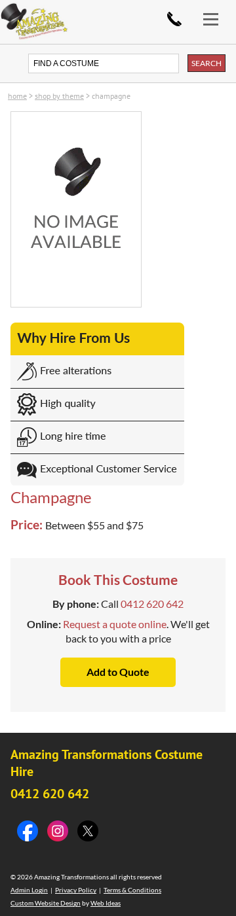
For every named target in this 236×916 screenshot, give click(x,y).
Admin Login (29, 890)
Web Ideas (105, 903)
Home (17, 96)
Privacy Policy (75, 890)
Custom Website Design (45, 903)
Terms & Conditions (132, 890)
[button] (216, 11)
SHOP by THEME (59, 96)
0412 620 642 (174, 18)
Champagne (111, 96)
